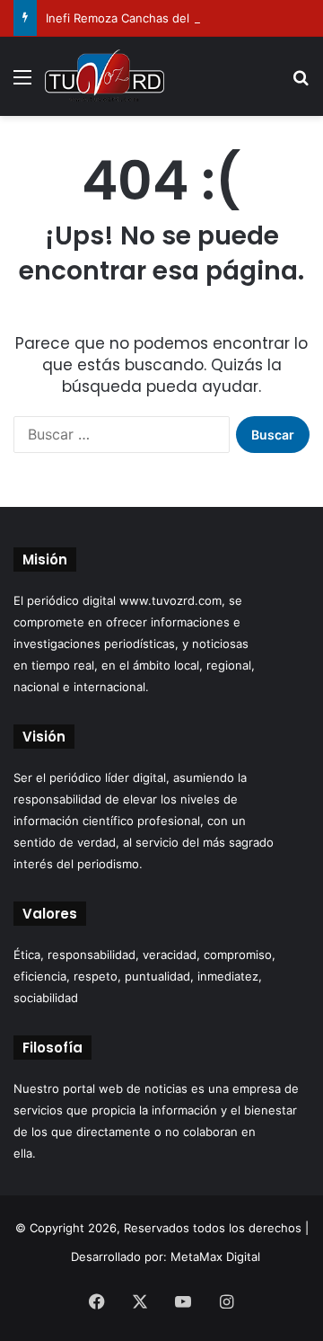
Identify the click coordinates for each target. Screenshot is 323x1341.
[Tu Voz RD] (104, 76)
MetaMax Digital (215, 1256)
